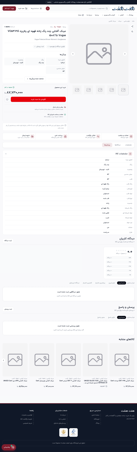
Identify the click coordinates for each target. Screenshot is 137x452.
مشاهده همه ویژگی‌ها (36, 79)
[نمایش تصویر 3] (100, 90)
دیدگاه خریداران (74, 283)
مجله (79, 15)
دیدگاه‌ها (118, 145)
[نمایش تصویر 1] (123, 90)
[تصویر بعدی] (73, 54)
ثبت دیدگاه (8, 241)
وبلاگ (97, 423)
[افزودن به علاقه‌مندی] (7, 99)
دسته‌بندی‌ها (35, 8)
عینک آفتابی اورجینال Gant (45, 381)
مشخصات (128, 145)
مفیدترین (112, 283)
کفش (122, 15)
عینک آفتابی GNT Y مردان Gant (70, 381)
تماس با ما (62, 419)
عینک (119, 21)
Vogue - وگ (57, 27)
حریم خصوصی (27, 423)
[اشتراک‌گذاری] (132, 26)
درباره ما (89, 15)
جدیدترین (121, 283)
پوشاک (131, 15)
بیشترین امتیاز (100, 283)
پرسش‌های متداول (60, 423)
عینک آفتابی (112, 21)
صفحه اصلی (95, 415)
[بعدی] (3, 360)
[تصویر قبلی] (125, 54)
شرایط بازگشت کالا (26, 419)
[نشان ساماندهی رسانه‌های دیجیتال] (63, 432)
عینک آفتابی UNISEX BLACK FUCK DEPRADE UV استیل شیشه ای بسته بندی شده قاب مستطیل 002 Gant (95, 382)
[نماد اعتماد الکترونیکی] (73, 432)
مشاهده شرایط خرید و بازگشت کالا (53, 117)
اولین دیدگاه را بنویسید (57, 46)
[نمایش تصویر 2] (112, 90)
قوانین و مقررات (27, 415)
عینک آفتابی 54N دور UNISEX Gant (15, 381)
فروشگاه (96, 419)
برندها (97, 15)
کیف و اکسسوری (109, 15)
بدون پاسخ (101, 317)
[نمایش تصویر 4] (88, 90)
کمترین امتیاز (87, 283)
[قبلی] (133, 360)
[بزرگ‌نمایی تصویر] (132, 31)
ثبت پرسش (40, 46)
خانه (133, 21)
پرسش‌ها (107, 145)
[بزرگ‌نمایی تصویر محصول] (98, 53)
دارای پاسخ (111, 317)
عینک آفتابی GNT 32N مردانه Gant (122, 381)
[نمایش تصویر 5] (77, 90)
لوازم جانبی (127, 21)
